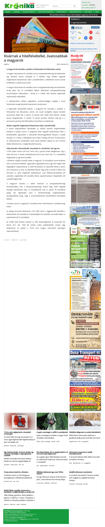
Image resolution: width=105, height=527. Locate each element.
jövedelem (7, 464)
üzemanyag (79, 484)
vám (14, 481)
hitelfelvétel (14, 240)
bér (23, 464)
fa (82, 463)
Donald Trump (8, 481)
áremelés (85, 484)
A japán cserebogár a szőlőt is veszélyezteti (52, 432)
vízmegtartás (85, 441)
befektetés (47, 483)
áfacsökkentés (76, 463)
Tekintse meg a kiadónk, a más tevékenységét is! (89, 4)
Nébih (38, 441)
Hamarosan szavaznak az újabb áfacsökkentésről (80, 453)
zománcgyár (20, 445)
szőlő (57, 441)
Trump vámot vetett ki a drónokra (16, 472)
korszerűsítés (22, 240)
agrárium (6, 504)
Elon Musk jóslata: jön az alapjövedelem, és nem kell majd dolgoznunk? (52, 453)
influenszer (54, 483)
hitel (20, 464)
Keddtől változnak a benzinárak (80, 472)
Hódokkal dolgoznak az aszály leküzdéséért (85, 432)
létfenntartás (14, 464)
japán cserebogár (45, 441)
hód (79, 441)
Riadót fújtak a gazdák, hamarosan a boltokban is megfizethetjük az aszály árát (19, 491)
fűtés (70, 463)
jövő (38, 465)
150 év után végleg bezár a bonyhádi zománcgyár (17, 433)
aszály (18, 504)
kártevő (53, 441)
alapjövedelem (44, 465)
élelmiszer (12, 504)
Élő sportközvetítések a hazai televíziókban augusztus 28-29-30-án (66, 15)
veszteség (23, 504)
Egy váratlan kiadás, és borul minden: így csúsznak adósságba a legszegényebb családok (19, 453)
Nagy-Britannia (73, 441)
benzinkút (72, 484)
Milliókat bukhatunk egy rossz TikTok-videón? (50, 473)
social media (40, 483)
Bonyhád (6, 445)
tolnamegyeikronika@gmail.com (17, 517)
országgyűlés (87, 463)
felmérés (7, 240)
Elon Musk (51, 465)
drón (17, 481)
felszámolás (13, 445)
